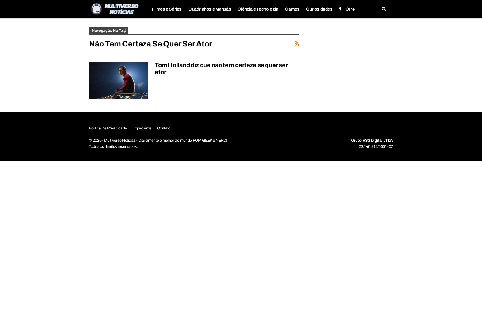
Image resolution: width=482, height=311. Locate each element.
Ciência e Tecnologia (258, 9)
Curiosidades (319, 9)
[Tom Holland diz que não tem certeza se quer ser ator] (118, 80)
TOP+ (349, 9)
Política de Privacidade (108, 128)
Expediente (141, 128)
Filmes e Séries (167, 9)
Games (292, 9)
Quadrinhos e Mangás (209, 9)
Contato (163, 128)
